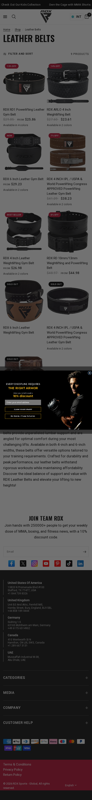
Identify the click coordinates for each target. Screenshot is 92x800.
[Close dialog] (89, 372)
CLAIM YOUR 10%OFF (23, 409)
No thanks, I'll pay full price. (23, 416)
